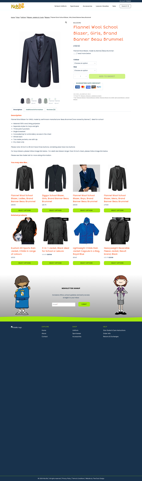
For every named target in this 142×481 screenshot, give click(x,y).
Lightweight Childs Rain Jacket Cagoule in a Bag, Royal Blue (86, 251)
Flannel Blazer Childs (92, 97)
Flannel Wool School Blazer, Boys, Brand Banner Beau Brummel (85, 198)
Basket (129, 1)
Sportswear (74, 6)
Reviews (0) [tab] (51, 110)
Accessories (87, 6)
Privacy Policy (66, 478)
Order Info (107, 333)
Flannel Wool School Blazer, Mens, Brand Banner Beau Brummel (116, 198)
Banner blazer (81, 97)
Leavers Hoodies (102, 6)
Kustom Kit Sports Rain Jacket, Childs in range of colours (23, 251)
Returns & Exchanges (111, 336)
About (44, 333)
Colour (76, 60)
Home (44, 330)
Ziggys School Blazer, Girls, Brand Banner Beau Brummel (55, 198)
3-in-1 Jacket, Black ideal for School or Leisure (55, 250)
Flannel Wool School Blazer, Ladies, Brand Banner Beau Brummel (23, 198)
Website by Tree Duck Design (95, 478)
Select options (24, 210)
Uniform (75, 330)
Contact (45, 336)
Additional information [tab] (34, 110)
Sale (114, 6)
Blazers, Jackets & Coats (93, 96)
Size (75, 67)
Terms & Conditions (78, 478)
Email (55, 304)
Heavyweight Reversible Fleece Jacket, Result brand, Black (116, 251)
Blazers (77, 23)
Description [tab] (17, 110)
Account (122, 1)
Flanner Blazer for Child (107, 97)
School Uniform (61, 6)
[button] (66, 22)
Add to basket (107, 76)
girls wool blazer (120, 97)
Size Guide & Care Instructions (114, 330)
